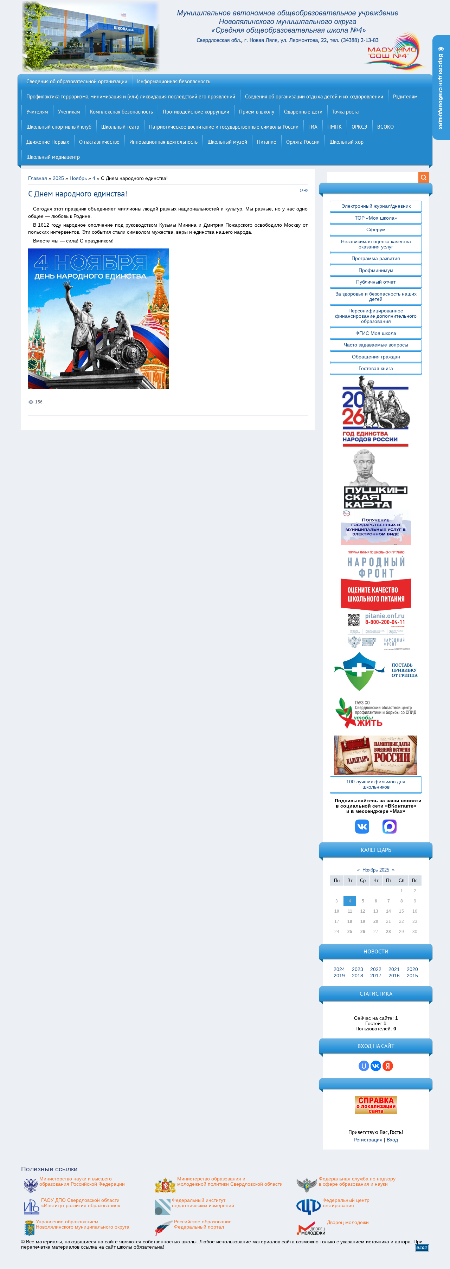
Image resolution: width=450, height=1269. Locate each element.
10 (336, 911)
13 (375, 911)
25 (349, 931)
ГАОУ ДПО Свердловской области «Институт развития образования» (81, 1203)
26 (362, 931)
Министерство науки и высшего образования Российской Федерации (82, 1181)
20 (375, 921)
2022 (375, 969)
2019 (339, 975)
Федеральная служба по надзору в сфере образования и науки (357, 1181)
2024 (339, 969)
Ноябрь (78, 178)
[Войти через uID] (364, 1066)
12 (362, 911)
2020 (412, 969)
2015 (412, 975)
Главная (37, 178)
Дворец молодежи (348, 1222)
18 (349, 921)
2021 (394, 969)
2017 (375, 975)
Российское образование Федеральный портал (203, 1224)
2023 (357, 969)
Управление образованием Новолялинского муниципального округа (82, 1224)
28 (388, 931)
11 (350, 911)
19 (362, 921)
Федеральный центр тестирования (345, 1203)
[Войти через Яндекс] (387, 1066)
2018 (357, 975)
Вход (392, 1139)
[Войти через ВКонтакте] (376, 1066)
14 (388, 911)
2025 (58, 178)
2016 (394, 975)
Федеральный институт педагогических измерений (203, 1203)
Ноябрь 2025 (375, 870)
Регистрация (368, 1139)
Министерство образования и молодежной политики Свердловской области (230, 1181)
